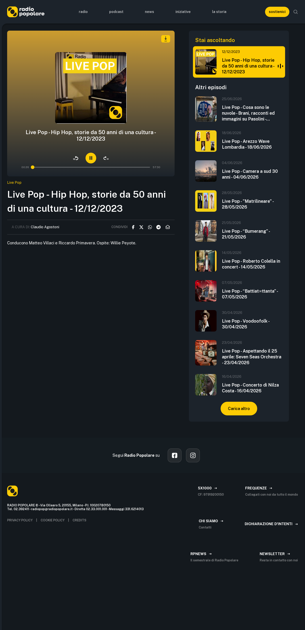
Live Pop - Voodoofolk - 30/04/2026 (245, 324)
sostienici (277, 12)
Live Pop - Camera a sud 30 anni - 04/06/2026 (250, 174)
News (149, 12)
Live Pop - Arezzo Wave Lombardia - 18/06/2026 (247, 144)
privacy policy (20, 520)
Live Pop (14, 182)
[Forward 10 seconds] (106, 158)
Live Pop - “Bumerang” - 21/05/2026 (246, 234)
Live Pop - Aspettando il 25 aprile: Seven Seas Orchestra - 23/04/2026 (251, 356)
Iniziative (183, 12)
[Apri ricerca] (295, 12)
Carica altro (239, 408)
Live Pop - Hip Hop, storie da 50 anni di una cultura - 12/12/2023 (248, 65)
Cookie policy (53, 520)
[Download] (165, 38)
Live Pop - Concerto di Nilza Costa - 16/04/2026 (250, 387)
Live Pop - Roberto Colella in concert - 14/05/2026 (251, 264)
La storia (219, 12)
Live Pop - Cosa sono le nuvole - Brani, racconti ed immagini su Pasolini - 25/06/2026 (248, 113)
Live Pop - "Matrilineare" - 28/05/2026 (248, 204)
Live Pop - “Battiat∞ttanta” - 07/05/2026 (250, 294)
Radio (83, 12)
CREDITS (79, 520)
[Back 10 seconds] (75, 158)
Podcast (116, 12)
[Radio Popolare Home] (25, 11)
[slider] (32, 167)
